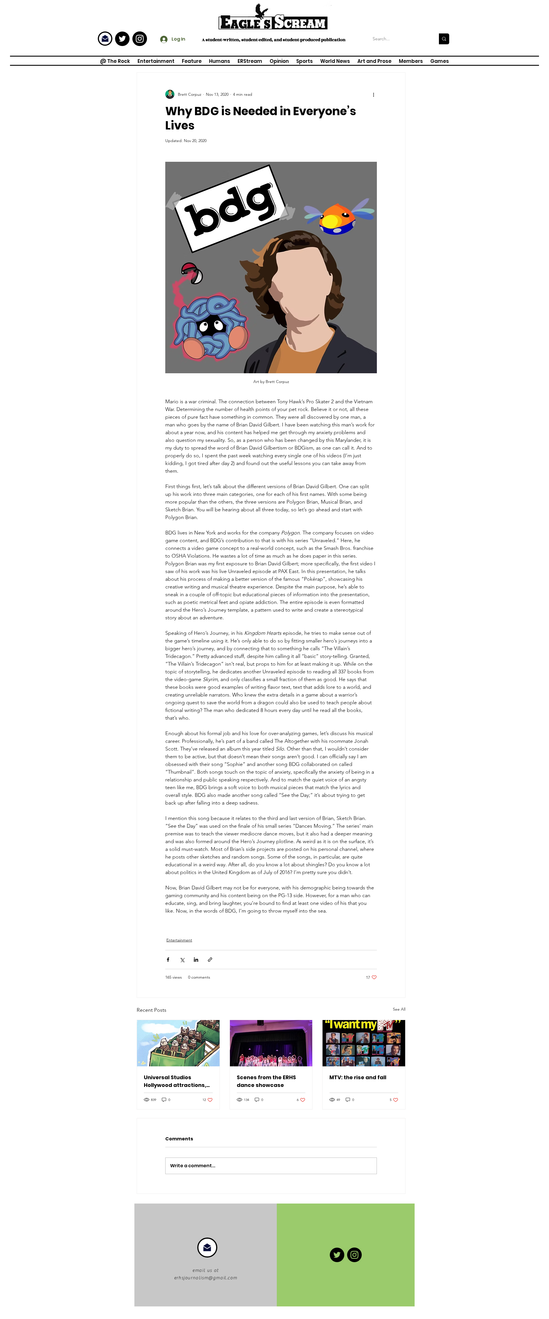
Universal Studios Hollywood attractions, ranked (175, 1081)
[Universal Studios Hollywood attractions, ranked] (178, 1043)
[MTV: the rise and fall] (364, 1043)
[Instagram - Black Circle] (139, 38)
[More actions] (373, 94)
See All (399, 1009)
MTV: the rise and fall (357, 1077)
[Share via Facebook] (168, 959)
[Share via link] (210, 959)
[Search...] (444, 38)
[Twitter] (122, 38)
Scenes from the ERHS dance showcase (266, 1081)
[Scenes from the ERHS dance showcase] (271, 1043)
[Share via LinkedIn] (196, 959)
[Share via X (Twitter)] (182, 959)
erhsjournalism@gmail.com (205, 1277)
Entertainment (179, 940)
